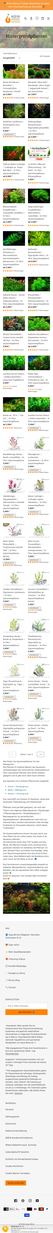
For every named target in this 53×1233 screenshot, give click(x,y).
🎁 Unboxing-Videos (15, 959)
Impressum (10, 1123)
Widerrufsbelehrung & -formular (20, 1145)
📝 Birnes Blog (12, 980)
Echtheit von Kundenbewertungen (21, 1159)
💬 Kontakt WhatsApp (15, 966)
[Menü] (48, 18)
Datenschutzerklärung (16, 1130)
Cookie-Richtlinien (14, 1166)
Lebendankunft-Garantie (17, 1152)
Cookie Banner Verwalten (17, 1173)
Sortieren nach (10, 54)
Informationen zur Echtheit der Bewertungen (25, 1232)
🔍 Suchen (10, 987)
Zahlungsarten (12, 1116)
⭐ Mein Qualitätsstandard (18, 952)
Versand (9, 1109)
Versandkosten (12, 1053)
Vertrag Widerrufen (15, 1183)
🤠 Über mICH (12, 945)
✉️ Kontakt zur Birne (15, 973)
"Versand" (18, 1093)
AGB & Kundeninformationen (19, 1137)
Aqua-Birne (30, 1224)
